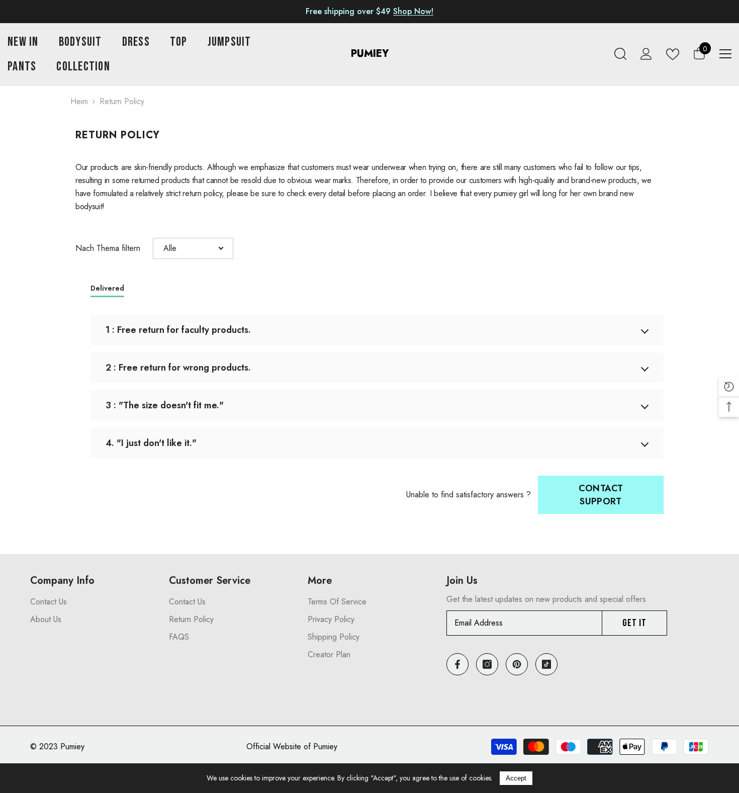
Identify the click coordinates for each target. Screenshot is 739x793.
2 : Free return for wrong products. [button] (178, 367)
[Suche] (620, 54)
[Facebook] (457, 664)
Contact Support (601, 495)
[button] (193, 248)
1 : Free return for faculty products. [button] (178, 329)
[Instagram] (487, 664)
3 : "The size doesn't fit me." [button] (165, 405)
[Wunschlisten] (672, 54)
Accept (516, 778)
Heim (79, 101)
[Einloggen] (646, 54)
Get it (634, 623)
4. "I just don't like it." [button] (151, 443)
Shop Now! (413, 11)
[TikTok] (546, 664)
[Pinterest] (517, 664)
